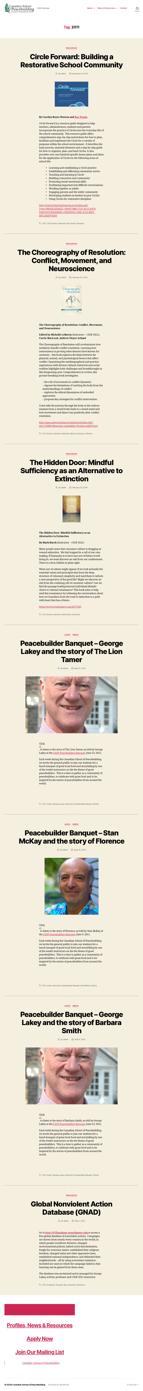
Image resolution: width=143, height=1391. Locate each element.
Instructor (62, 223)
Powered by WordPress (58, 1385)
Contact (123, 8)
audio (49, 804)
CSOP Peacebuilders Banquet (69, 753)
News (106, 8)
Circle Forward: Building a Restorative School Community (71, 60)
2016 (49, 223)
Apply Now (39, 1338)
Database (51, 1285)
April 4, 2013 (80, 1039)
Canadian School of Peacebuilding (40, 1363)
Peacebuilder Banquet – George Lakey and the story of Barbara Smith (71, 1022)
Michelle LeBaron (69, 433)
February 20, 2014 (79, 277)
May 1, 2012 (80, 1221)
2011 (44, 223)
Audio (67, 635)
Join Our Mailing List (39, 1352)
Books (54, 223)
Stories (96, 804)
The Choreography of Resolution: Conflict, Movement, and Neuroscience (71, 260)
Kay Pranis (81, 117)
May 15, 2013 (79, 668)
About (90, 8)
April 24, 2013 (80, 850)
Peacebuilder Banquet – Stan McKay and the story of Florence (71, 837)
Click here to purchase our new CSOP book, (39, 1309)
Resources (71, 48)
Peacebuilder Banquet (83, 804)
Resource (80, 223)
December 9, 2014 (80, 74)
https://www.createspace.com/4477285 (60, 606)
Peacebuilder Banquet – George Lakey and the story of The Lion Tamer (71, 651)
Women (89, 433)
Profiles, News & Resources (40, 1325)
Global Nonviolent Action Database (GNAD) (71, 1208)
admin (63, 74)
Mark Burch (66, 614)
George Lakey (58, 804)
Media (76, 635)
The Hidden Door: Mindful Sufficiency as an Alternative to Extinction (71, 470)
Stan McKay (85, 985)
